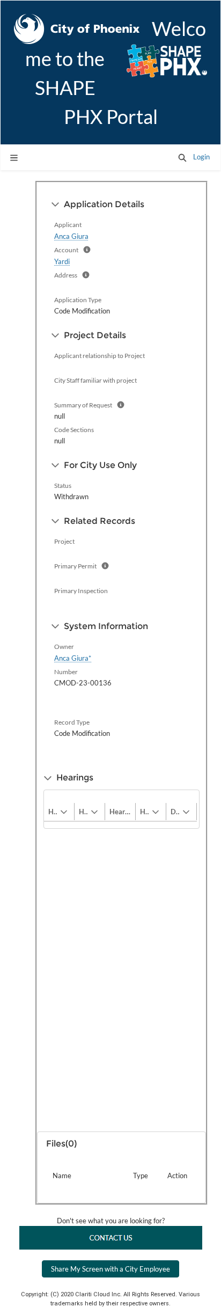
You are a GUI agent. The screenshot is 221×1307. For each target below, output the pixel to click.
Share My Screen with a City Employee (110, 1269)
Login (201, 156)
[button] (182, 157)
